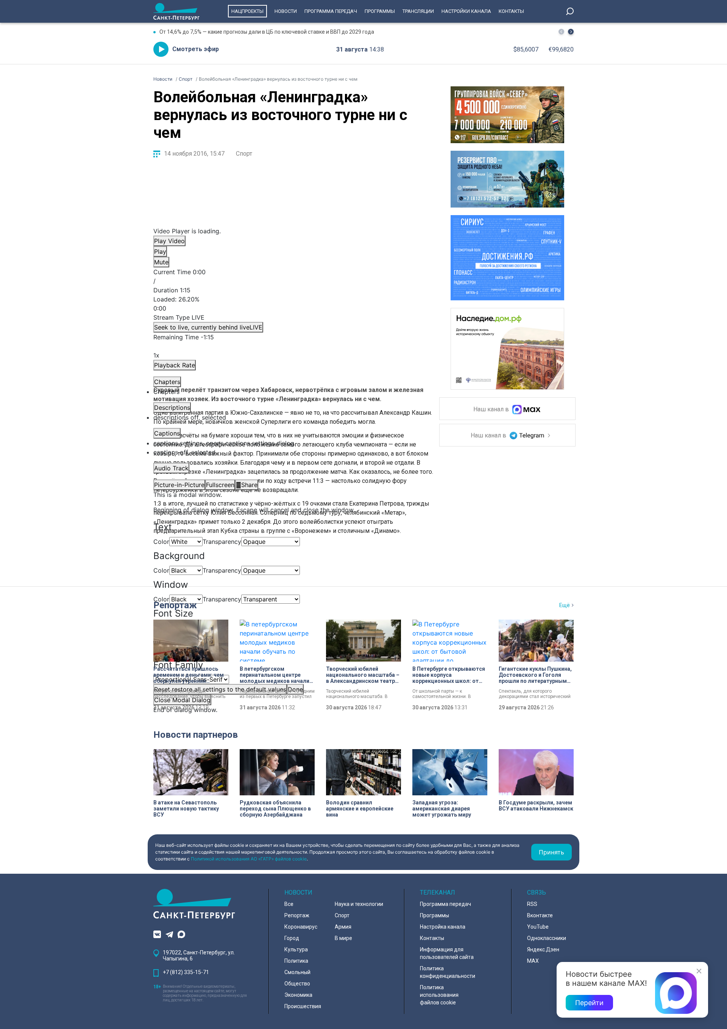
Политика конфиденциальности (447, 972)
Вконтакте (540, 915)
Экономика (298, 995)
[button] (571, 31)
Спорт (244, 153)
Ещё (564, 605)
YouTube (538, 927)
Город (291, 938)
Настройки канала (466, 11)
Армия (343, 927)
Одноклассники (546, 938)
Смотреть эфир (195, 49)
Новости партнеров (195, 734)
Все (288, 904)
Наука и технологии (359, 904)
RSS (532, 904)
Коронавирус (300, 927)
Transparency (222, 541)
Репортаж (175, 605)
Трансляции (418, 11)
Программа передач (330, 11)
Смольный (297, 972)
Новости (286, 11)
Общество (297, 984)
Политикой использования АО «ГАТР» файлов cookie (249, 859)
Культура (296, 949)
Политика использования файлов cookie (439, 995)
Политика (296, 961)
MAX (533, 961)
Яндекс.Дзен (543, 949)
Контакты (511, 11)
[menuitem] (289, 443)
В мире (343, 938)
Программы (380, 11)
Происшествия (302, 1006)
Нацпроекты (247, 11)
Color (161, 541)
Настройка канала (442, 927)
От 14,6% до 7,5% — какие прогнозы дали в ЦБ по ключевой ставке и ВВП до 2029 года (266, 32)
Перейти (589, 1003)
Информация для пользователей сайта (447, 953)
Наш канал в (491, 409)
